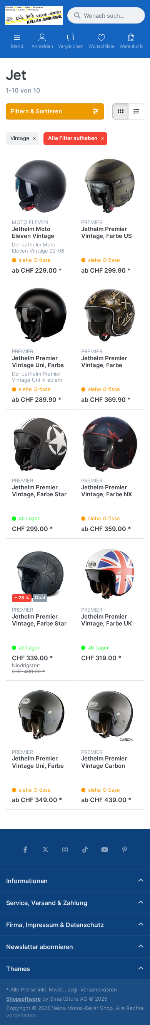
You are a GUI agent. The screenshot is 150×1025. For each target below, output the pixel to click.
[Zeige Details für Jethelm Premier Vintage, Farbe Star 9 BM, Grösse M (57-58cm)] (40, 444)
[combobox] (106, 15)
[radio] (120, 111)
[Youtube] (105, 849)
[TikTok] (85, 849)
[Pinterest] (124, 849)
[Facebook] (25, 849)
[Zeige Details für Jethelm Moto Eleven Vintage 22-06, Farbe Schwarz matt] (40, 185)
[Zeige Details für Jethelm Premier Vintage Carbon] (109, 715)
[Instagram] (65, 849)
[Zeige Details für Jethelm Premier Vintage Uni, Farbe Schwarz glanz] (40, 715)
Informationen (27, 881)
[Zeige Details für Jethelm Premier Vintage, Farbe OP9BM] (109, 315)
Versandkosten (98, 989)
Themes (18, 969)
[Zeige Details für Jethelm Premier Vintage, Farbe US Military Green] (109, 185)
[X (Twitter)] (45, 849)
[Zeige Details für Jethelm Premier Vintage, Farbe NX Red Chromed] (109, 444)
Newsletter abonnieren (39, 947)
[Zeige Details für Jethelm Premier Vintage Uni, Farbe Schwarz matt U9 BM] (40, 315)
